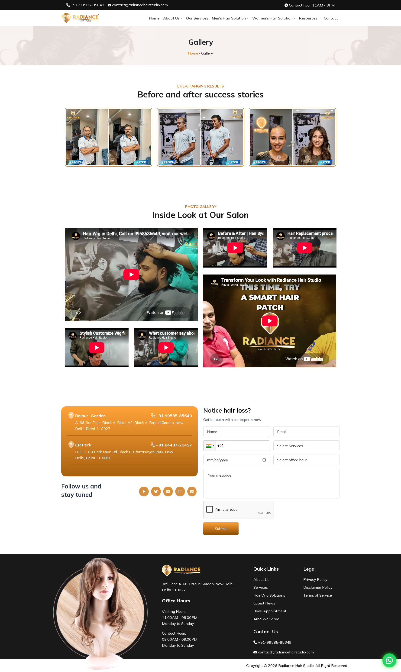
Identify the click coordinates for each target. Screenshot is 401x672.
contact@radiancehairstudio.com (140, 5)
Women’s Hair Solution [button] (272, 18)
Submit (221, 528)
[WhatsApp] (389, 660)
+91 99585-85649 (174, 415)
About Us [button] (171, 18)
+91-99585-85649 (87, 5)
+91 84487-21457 (174, 445)
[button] (70, 137)
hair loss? (237, 410)
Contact (331, 18)
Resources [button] (308, 18)
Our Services (197, 18)
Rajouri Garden (90, 415)
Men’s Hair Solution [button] (229, 18)
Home (154, 18)
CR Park (83, 445)
